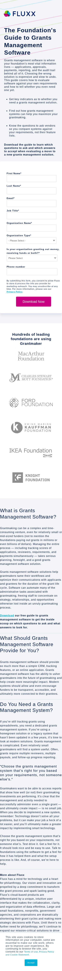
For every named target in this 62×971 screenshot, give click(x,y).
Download (7, 615)
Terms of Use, (31, 952)
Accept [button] (31, 963)
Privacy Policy (14, 292)
